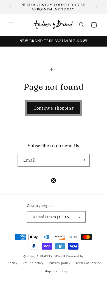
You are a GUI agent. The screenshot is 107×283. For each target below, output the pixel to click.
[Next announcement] (97, 7)
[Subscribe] (83, 160)
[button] (11, 25)
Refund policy (33, 263)
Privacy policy (60, 263)
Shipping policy (56, 271)
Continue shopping (53, 108)
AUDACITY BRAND (50, 256)
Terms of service (88, 263)
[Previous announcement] (10, 7)
